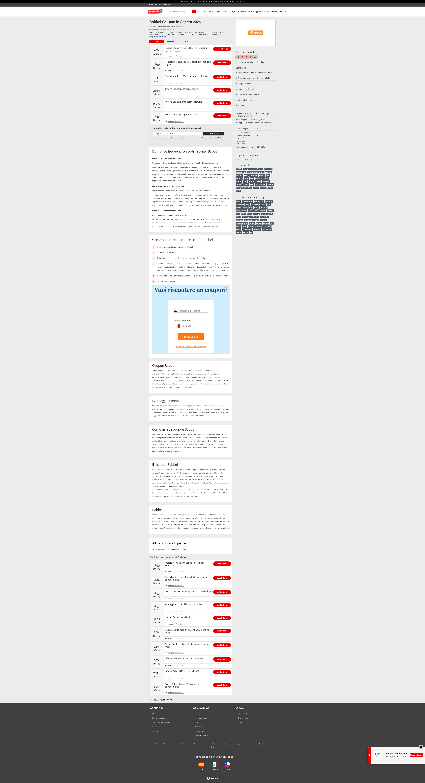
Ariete (238, 226)
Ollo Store (264, 207)
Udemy (246, 169)
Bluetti (238, 217)
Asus (237, 214)
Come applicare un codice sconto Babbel (255, 78)
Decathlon (248, 188)
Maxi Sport (239, 188)
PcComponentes (241, 210)
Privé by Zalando (260, 184)
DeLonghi (268, 226)
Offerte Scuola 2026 (277, 11)
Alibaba (238, 232)
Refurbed (268, 172)
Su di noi (198, 713)
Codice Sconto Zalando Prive (182, 744)
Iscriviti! (214, 133)
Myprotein (259, 11)
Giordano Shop (267, 229)
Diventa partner (243, 718)
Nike (251, 178)
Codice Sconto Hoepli (201, 744)
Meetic (256, 207)
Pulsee (245, 207)
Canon (249, 214)
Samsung (239, 172)
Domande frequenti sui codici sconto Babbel (256, 72)
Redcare (256, 188)
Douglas (269, 188)
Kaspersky (246, 217)
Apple (263, 214)
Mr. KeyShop (255, 217)
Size (251, 232)
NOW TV (238, 169)
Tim (262, 201)
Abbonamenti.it (247, 201)
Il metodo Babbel (245, 100)
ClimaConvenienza (242, 223)
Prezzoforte (253, 175)
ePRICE (238, 229)
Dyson (246, 175)
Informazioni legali (201, 718)
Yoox (244, 181)
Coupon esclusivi (221, 11)
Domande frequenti (201, 736)
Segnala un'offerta (244, 713)
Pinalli (238, 191)
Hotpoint (266, 223)
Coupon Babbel (244, 83)
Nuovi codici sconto (158, 718)
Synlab (238, 201)
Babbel (241, 105)
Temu (246, 178)
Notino (263, 188)
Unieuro (252, 169)
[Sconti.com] (155, 11)
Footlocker (258, 178)
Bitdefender (264, 217)
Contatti (240, 722)
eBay (266, 11)
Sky (269, 204)
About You (251, 181)
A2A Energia (240, 204)
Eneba (255, 210)
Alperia (256, 201)
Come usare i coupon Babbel (250, 94)
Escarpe (238, 181)
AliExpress (239, 178)
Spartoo (245, 232)
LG (245, 172)
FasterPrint (268, 201)
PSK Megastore (252, 172)
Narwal (252, 223)
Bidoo (247, 204)
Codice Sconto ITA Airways (162, 744)
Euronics (259, 169)
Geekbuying (248, 220)
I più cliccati (206, 11)
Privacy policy (199, 727)
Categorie (233, 11)
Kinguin (256, 220)
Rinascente (257, 229)
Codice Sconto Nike (218, 744)
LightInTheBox (247, 229)
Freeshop (256, 214)
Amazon (261, 175)
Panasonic (239, 220)
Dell (250, 210)
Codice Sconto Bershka (254, 744)
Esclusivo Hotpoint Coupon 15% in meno (171, 550)
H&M (251, 184)
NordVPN (239, 175)
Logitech (269, 214)
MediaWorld (245, 11)
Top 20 (154, 713)
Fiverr (264, 204)
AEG (272, 223)
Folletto (258, 223)
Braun (244, 226)
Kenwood (251, 226)
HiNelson (270, 210)
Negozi (154, 727)
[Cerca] (194, 11)
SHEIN (259, 181)
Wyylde (238, 207)
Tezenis (238, 184)
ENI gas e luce (255, 204)
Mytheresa (266, 181)
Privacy (197, 722)
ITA (252, 11)
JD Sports (270, 184)
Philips (243, 214)
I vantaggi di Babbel (246, 89)
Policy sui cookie (200, 731)
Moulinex (263, 220)
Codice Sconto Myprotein (235, 744)
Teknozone (262, 210)
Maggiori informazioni (157, 37)
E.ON (250, 207)
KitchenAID (259, 226)
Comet (261, 172)
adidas (266, 178)
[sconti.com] (150, 699)
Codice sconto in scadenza (161, 722)
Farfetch (245, 184)
